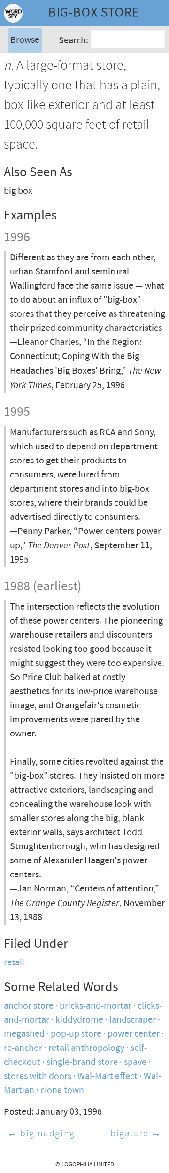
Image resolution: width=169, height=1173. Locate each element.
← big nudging (41, 1133)
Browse (24, 40)
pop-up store (76, 1034)
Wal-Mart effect (107, 1076)
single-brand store (82, 1062)
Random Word (37, 91)
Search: (73, 40)
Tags (18, 77)
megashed (24, 1034)
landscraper (132, 1020)
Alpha (20, 63)
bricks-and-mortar (95, 1006)
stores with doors (37, 1076)
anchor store (29, 1006)
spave (135, 1062)
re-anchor (23, 1048)
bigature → (135, 1133)
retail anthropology (86, 1048)
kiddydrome (79, 1020)
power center (134, 1034)
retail (14, 962)
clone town (62, 1090)
